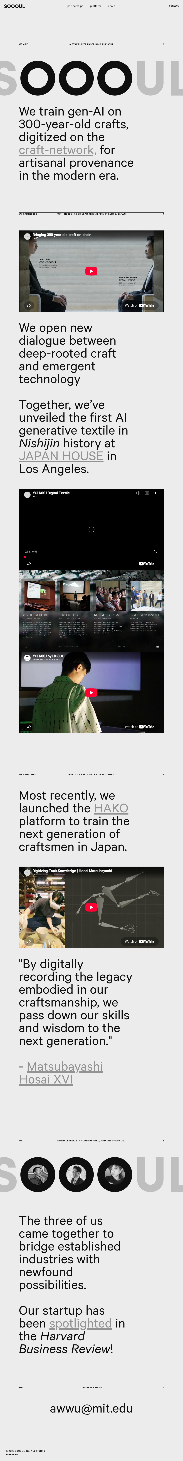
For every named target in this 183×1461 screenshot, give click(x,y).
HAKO (111, 810)
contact (174, 6)
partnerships (75, 6)
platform (95, 6)
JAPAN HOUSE (61, 458)
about (111, 6)
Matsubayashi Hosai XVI (61, 1074)
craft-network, (58, 152)
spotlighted (80, 1325)
